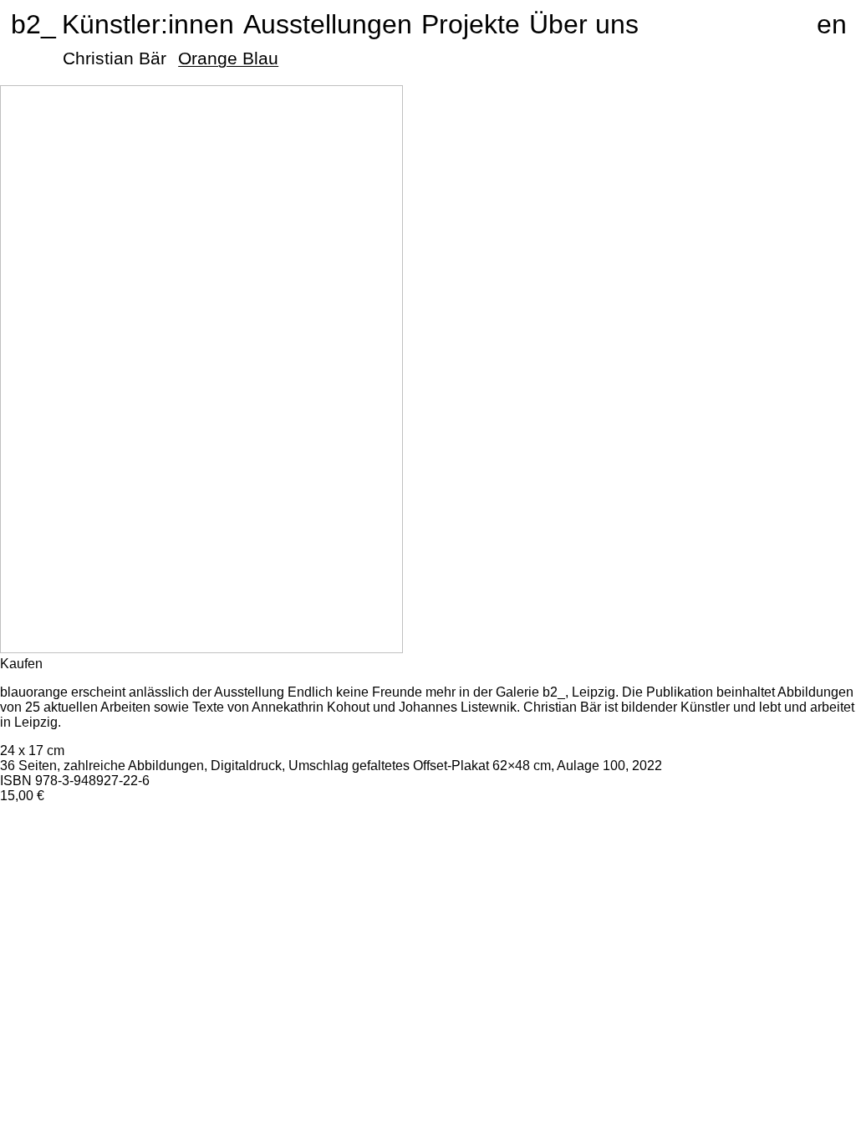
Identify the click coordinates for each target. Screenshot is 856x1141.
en (832, 24)
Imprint (777, 895)
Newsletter (788, 835)
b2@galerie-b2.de (522, 895)
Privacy (822, 895)
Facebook (786, 865)
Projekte (470, 24)
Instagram (786, 850)
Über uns (584, 24)
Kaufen (21, 664)
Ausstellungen (327, 24)
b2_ (25, 24)
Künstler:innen (148, 24)
